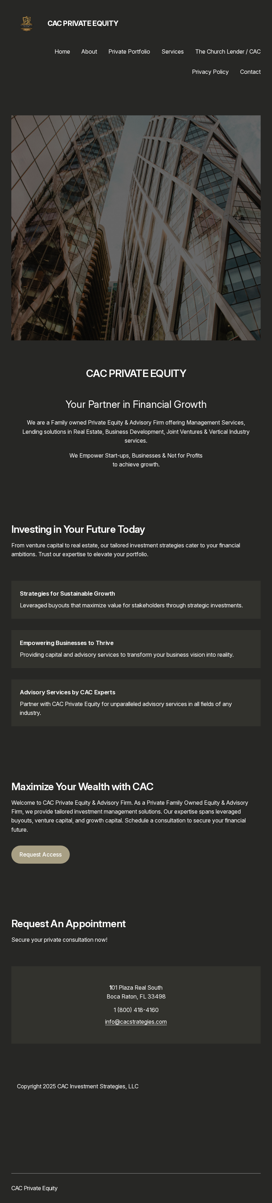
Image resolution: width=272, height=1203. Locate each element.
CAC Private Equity (83, 23)
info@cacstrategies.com (136, 1021)
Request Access (40, 854)
